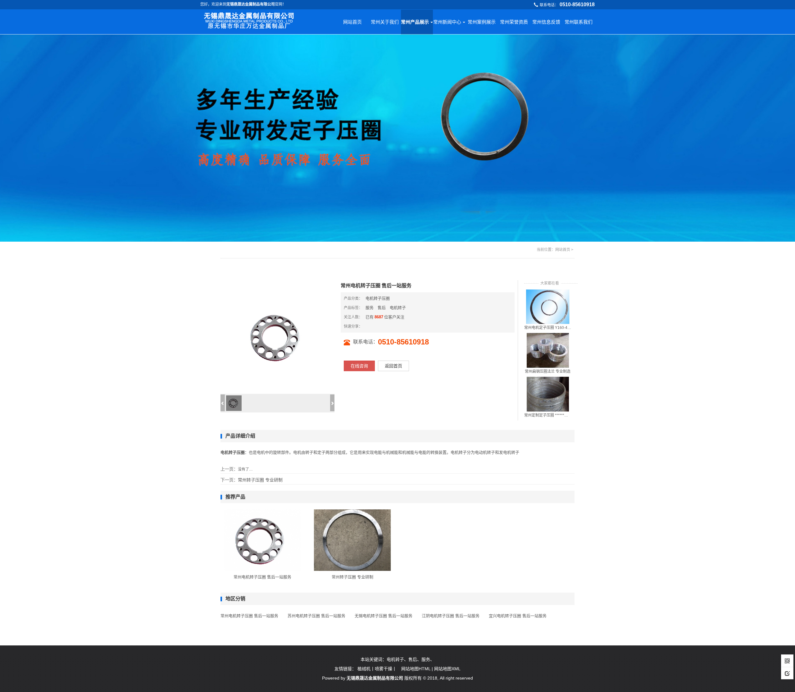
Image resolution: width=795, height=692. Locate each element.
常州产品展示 (415, 22)
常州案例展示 (482, 22)
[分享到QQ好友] (382, 326)
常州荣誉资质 (514, 22)
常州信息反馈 (546, 22)
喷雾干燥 (383, 668)
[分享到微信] (372, 326)
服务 (370, 307)
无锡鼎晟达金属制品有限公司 (375, 678)
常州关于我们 (385, 22)
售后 (382, 307)
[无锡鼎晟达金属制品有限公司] (249, 21)
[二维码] (787, 660)
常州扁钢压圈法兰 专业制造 (547, 371)
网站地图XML (447, 668)
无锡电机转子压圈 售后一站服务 (383, 615)
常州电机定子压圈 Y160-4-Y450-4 (547, 328)
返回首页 (393, 365)
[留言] (787, 673)
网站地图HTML (415, 668)
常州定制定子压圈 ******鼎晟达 (547, 415)
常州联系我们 (579, 22)
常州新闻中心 (447, 22)
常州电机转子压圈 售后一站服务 (262, 577)
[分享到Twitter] (387, 326)
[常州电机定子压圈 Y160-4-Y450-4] (547, 306)
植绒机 (363, 668)
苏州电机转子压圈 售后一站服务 (316, 615)
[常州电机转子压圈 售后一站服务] (262, 540)
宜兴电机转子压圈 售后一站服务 (518, 615)
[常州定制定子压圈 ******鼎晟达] (547, 394)
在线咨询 (359, 365)
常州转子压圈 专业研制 (260, 479)
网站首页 (352, 22)
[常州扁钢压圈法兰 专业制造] (547, 350)
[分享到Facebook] (377, 326)
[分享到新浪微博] (368, 326)
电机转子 (398, 307)
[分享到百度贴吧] (392, 326)
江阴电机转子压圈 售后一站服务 (450, 615)
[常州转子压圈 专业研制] (352, 540)
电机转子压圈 (378, 298)
